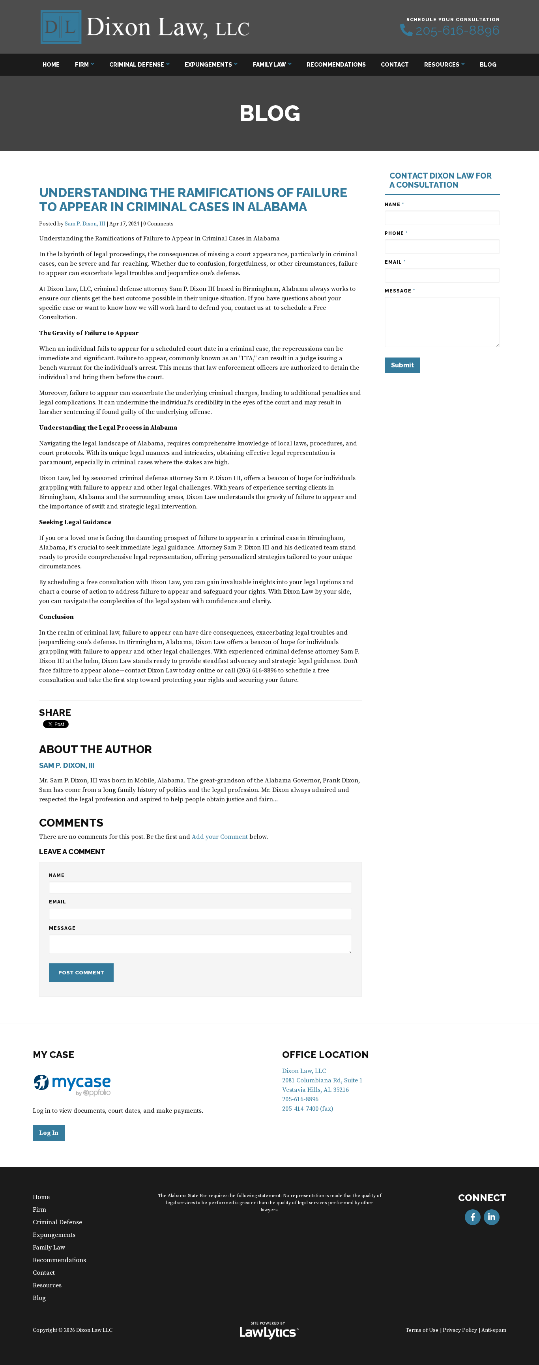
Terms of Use (422, 1330)
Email (57, 902)
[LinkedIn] (492, 1217)
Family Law (269, 64)
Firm (82, 64)
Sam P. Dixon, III (85, 224)
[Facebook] (473, 1217)
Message (62, 928)
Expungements (208, 64)
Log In (48, 1133)
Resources (441, 64)
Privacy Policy (460, 1330)
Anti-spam (493, 1330)
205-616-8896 (458, 30)
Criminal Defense (136, 64)
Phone (396, 233)
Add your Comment (220, 837)
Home (51, 64)
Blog (488, 64)
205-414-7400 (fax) (307, 1109)
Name (57, 875)
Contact (395, 64)
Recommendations (336, 64)
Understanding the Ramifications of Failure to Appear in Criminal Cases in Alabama (193, 199)
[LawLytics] (269, 1331)
